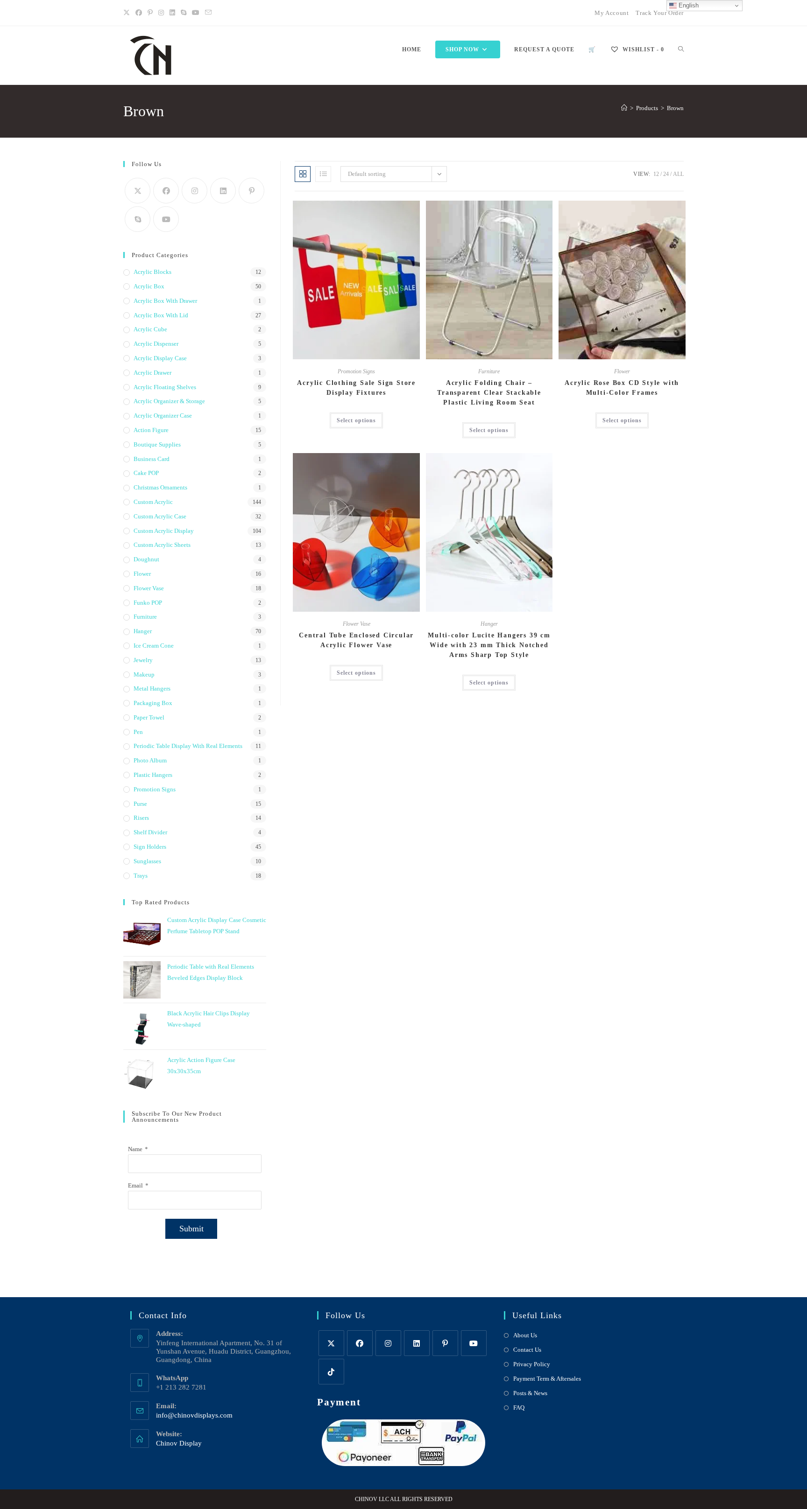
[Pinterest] (150, 13)
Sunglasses (147, 861)
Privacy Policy (531, 1364)
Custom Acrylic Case (160, 516)
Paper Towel (149, 717)
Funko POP (148, 602)
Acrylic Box (149, 286)
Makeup (144, 674)
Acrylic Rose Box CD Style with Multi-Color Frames (622, 387)
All (678, 174)
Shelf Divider (150, 832)
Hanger (489, 624)
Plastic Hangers (153, 774)
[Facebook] (139, 13)
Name (135, 1149)
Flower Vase (356, 624)
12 (656, 174)
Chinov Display (179, 1443)
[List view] (323, 174)
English (688, 5)
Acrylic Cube (150, 329)
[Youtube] (195, 13)
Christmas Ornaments (160, 487)
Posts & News (530, 1393)
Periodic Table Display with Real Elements (188, 745)
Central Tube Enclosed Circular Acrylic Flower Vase (356, 640)
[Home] (624, 108)
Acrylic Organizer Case (163, 415)
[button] (389, 211)
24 (666, 174)
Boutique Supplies (157, 444)
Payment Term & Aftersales (547, 1378)
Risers (141, 817)
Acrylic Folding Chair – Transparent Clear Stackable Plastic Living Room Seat (489, 392)
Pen (138, 731)
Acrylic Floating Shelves (165, 387)
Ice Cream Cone (154, 645)
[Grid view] (303, 174)
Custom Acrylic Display (164, 530)
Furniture (489, 371)
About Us (525, 1335)
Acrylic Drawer (152, 372)
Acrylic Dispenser (156, 343)
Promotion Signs (356, 371)
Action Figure (151, 429)
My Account (612, 12)
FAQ (518, 1407)
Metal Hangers (152, 688)
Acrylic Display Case (160, 358)
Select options (356, 420)
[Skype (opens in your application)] (183, 13)
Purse (140, 803)
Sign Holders (150, 846)
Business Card (152, 458)
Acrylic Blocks (152, 271)
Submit (191, 1228)
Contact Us (527, 1349)
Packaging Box (153, 702)
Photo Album (150, 760)
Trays (141, 875)
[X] (128, 13)
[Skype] (137, 219)
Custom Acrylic (153, 501)
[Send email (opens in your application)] (208, 13)
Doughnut (146, 559)
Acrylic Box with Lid (161, 315)
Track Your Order (660, 12)
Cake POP (146, 472)
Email (135, 1185)
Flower (622, 371)
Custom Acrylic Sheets (162, 544)
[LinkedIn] (172, 13)
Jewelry (143, 660)
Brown (675, 108)
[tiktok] (331, 1371)
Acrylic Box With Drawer (165, 300)
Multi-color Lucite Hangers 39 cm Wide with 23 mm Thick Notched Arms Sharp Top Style (489, 645)
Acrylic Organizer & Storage (169, 401)
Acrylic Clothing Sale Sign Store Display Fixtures (356, 387)
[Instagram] (161, 13)
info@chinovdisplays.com (194, 1415)
